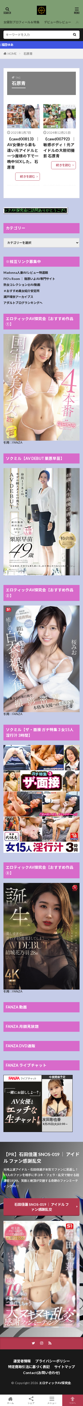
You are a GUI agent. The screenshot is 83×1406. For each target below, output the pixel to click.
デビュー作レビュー (57, 22)
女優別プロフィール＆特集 (21, 22)
